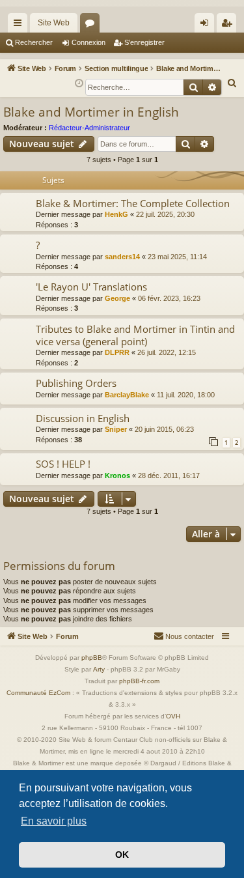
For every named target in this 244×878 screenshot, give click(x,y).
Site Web (54, 22)
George (117, 298)
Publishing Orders (76, 382)
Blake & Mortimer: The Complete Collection (133, 203)
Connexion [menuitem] (207, 25)
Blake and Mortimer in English (91, 112)
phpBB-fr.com (139, 681)
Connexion (88, 42)
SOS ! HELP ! (63, 463)
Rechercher (34, 42)
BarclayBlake (127, 395)
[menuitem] (232, 83)
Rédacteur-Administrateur (89, 128)
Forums (92, 25)
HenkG (116, 214)
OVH (173, 716)
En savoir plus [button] (54, 821)
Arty (99, 669)
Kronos (117, 475)
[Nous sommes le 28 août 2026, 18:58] (79, 83)
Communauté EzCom (38, 692)
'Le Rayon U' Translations (91, 286)
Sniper (116, 429)
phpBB (91, 657)
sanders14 (122, 257)
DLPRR (117, 352)
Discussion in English (82, 418)
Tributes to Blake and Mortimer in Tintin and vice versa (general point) (135, 335)
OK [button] (122, 854)
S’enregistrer (144, 42)
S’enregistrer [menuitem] (229, 25)
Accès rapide (20, 25)
